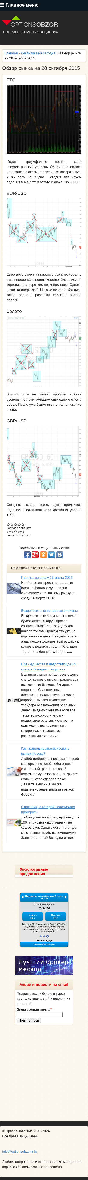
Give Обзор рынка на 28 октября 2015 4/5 (19, 524)
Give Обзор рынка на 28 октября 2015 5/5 (23, 524)
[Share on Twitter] (51, 554)
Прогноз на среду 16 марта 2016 (47, 577)
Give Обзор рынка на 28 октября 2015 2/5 (12, 524)
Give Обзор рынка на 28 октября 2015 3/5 (16, 524)
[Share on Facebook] (27, 554)
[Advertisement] (44, 1073)
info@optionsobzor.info (19, 1151)
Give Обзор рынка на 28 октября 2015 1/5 (8, 524)
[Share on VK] (59, 554)
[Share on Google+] (35, 554)
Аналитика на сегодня (38, 53)
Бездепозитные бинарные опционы (49, 610)
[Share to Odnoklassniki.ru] (43, 554)
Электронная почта (34, 1009)
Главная (11, 53)
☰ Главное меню (19, 5)
